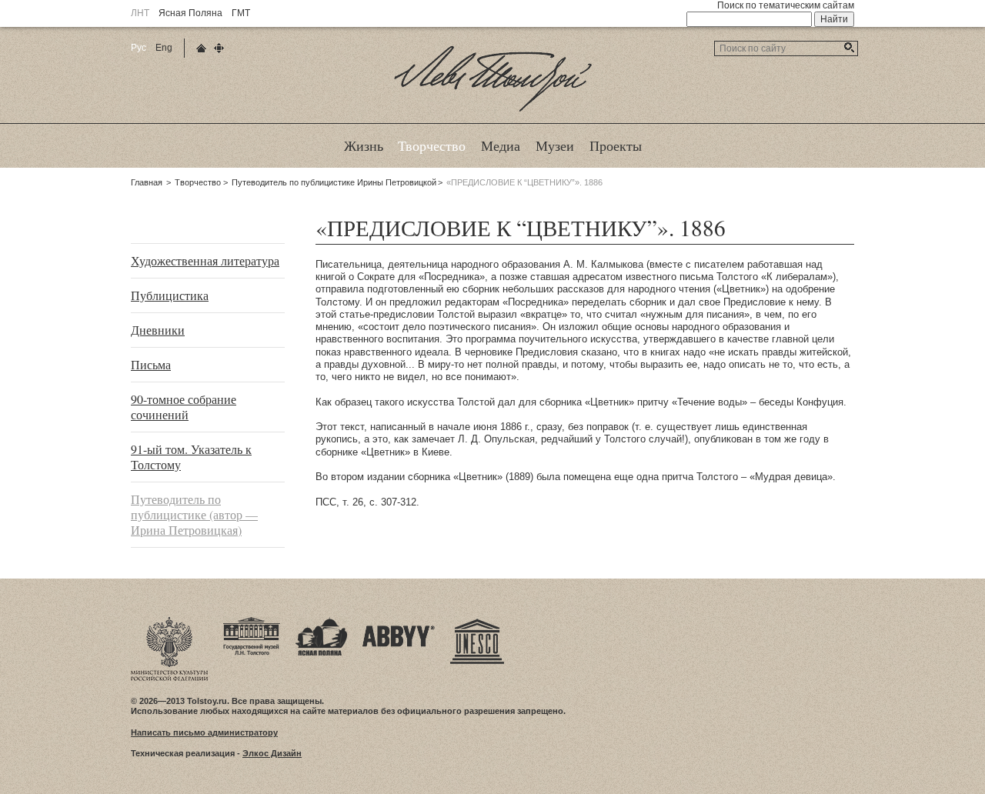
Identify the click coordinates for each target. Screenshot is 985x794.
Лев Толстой (493, 111)
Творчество (198, 182)
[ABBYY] (398, 621)
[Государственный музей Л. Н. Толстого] (251, 621)
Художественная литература (205, 260)
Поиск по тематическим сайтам (785, 5)
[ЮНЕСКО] (477, 621)
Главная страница (201, 48)
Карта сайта (219, 48)
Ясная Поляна (190, 13)
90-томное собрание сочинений (183, 406)
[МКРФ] (169, 621)
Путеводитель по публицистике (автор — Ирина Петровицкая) (194, 514)
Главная (146, 182)
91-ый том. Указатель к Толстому (191, 456)
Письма (151, 364)
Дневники (158, 330)
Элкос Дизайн (272, 753)
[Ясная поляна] (321, 621)
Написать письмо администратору (204, 732)
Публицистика (170, 295)
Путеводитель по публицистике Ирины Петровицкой (334, 182)
